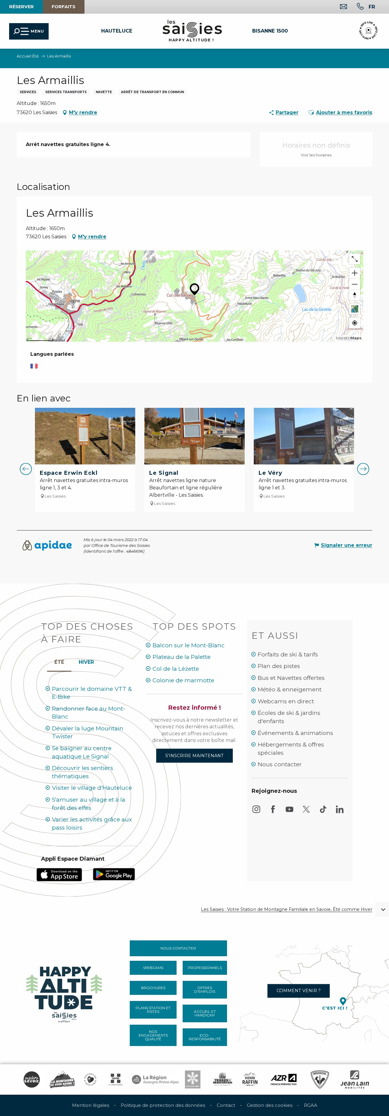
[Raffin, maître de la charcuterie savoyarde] (250, 1079)
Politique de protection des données (163, 1105)
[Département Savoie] (115, 1079)
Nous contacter (280, 764)
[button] (372, 6)
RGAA (310, 1105)
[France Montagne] (62, 1079)
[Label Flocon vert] (193, 1079)
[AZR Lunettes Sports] (283, 1079)
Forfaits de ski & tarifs (288, 654)
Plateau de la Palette (182, 656)
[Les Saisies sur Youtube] (289, 812)
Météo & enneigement (290, 689)
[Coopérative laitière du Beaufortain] (222, 1079)
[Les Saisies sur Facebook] (272, 812)
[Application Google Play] (114, 873)
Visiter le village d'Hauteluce (92, 787)
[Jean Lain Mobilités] (354, 1079)
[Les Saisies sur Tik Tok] (323, 812)
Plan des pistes (279, 666)
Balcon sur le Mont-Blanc (189, 645)
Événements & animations (295, 732)
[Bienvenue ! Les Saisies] (65, 993)
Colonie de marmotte (183, 680)
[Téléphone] (355, 7)
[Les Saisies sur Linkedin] (339, 812)
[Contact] (338, 7)
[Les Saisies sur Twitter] (306, 812)
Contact (226, 1105)
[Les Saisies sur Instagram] (256, 812)
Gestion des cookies (269, 1105)
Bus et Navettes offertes (291, 677)
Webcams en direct (286, 701)
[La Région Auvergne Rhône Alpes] (155, 1079)
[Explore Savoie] (31, 1079)
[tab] (86, 661)
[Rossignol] (319, 1079)
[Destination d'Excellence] (90, 1079)
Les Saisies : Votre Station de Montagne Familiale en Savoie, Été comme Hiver (286, 909)
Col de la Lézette (176, 668)
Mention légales (90, 1105)
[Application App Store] (59, 874)
